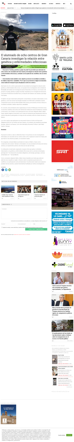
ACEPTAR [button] (69, 435)
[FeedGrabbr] (62, 387)
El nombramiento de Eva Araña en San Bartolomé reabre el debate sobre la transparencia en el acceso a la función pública (62, 336)
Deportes (58, 3)
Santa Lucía (36, 3)
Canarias (3, 12)
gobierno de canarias (30, 175)
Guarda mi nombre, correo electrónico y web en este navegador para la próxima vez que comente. (23, 227)
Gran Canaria (70, 340)
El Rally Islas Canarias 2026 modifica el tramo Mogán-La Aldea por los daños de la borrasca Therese (8, 195)
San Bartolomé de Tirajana (20, 3)
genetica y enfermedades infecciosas (15, 175)
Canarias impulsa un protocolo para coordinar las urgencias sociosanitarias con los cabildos (40, 195)
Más (64, 3)
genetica (3, 175)
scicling (7, 176)
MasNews (44, 3)
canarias (6, 174)
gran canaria (39, 175)
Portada (10, 3)
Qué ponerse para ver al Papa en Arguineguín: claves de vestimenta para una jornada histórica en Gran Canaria (24, 195)
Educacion (22, 174)
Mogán (29, 3)
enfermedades (39, 174)
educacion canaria (30, 174)
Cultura (51, 3)
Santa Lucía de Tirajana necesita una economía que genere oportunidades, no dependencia (61, 287)
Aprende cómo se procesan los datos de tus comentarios (22, 234)
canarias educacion (14, 174)
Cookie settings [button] (61, 435)
